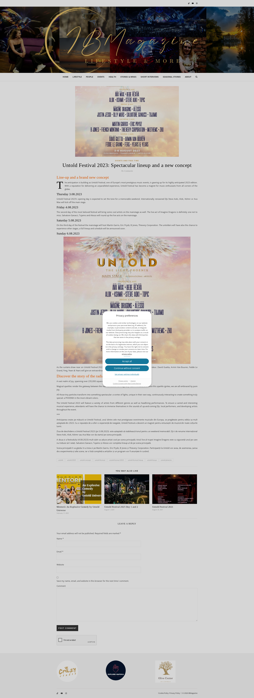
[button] (127, 361)
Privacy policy (123, 381)
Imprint (133, 381)
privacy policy (127, 354)
